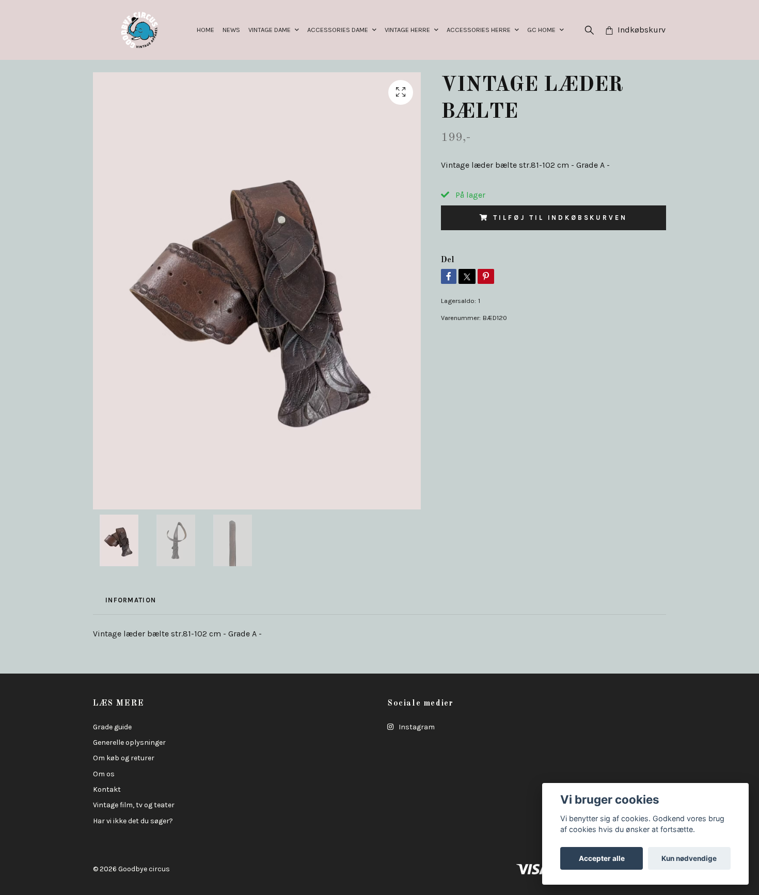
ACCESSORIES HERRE (479, 30)
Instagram (416, 727)
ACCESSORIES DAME (337, 30)
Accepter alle (602, 858)
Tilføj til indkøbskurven (560, 217)
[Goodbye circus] (139, 30)
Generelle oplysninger (129, 742)
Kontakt (107, 789)
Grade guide (112, 727)
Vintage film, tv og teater (134, 805)
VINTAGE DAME (269, 30)
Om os (104, 774)
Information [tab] (130, 600)
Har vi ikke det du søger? (133, 821)
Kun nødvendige (689, 858)
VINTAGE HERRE (407, 30)
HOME (205, 30)
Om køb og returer (123, 758)
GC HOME (541, 30)
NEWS (231, 30)
